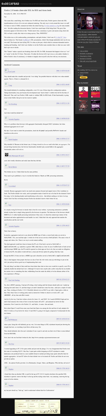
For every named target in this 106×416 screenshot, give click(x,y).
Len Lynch (12, 71)
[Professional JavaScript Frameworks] (95, 97)
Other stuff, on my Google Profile (88, 61)
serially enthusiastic (82, 34)
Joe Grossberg (13, 104)
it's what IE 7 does (60, 37)
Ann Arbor (85, 42)
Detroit (91, 42)
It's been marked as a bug (51, 26)
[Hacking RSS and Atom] (83, 111)
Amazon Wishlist (84, 72)
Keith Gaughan (13, 139)
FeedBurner (26, 40)
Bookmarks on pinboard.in (86, 53)
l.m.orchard (12, 186)
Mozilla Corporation (93, 39)
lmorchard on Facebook (85, 58)
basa (10, 205)
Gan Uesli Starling (14, 280)
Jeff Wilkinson (13, 320)
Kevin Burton (13, 167)
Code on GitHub (84, 51)
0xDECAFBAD (10, 3)
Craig (10, 85)
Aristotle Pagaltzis (14, 119)
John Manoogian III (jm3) (16, 156)
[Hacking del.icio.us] (95, 111)
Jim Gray (11, 344)
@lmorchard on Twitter (85, 56)
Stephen (11, 369)
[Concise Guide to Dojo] (83, 97)
